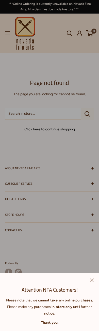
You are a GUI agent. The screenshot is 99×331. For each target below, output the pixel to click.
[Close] (92, 280)
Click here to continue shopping (49, 129)
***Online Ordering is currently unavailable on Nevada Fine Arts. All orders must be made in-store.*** (49, 6)
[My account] (79, 33)
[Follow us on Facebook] (8, 272)
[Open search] (69, 33)
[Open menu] (7, 33)
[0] (90, 33)
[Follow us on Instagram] (18, 272)
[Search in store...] (87, 114)
